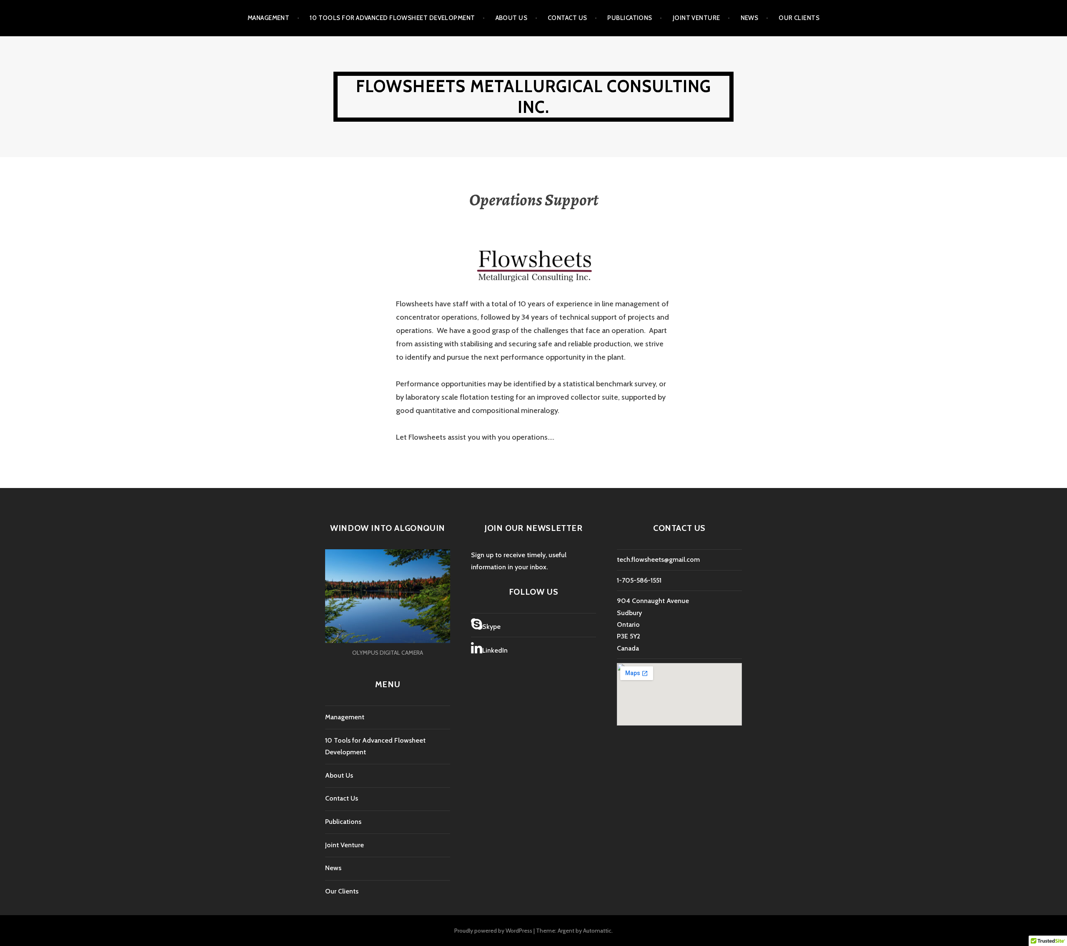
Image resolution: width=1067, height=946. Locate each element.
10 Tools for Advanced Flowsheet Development (392, 18)
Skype (491, 627)
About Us (512, 18)
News (750, 18)
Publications (629, 18)
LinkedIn (495, 650)
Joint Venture (696, 18)
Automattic (597, 930)
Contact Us (567, 18)
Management (269, 18)
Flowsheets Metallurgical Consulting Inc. (533, 96)
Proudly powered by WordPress (493, 930)
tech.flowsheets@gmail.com (658, 559)
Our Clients (799, 18)
